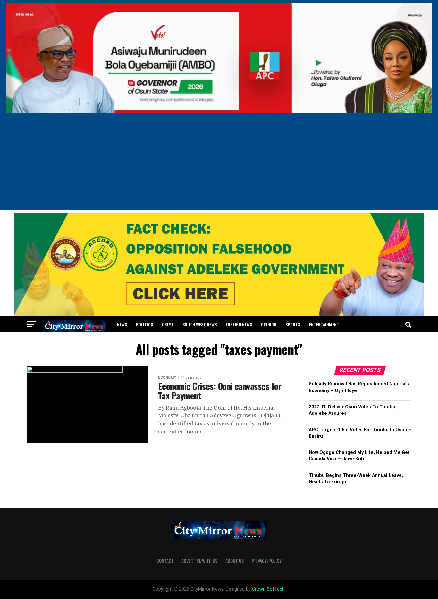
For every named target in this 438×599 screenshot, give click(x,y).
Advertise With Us (199, 560)
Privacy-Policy (267, 560)
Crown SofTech (268, 589)
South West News (199, 324)
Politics (144, 324)
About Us (234, 560)
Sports (292, 324)
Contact (165, 560)
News (122, 324)
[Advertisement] (219, 165)
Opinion (268, 324)
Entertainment (324, 324)
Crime (167, 324)
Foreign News (239, 324)
